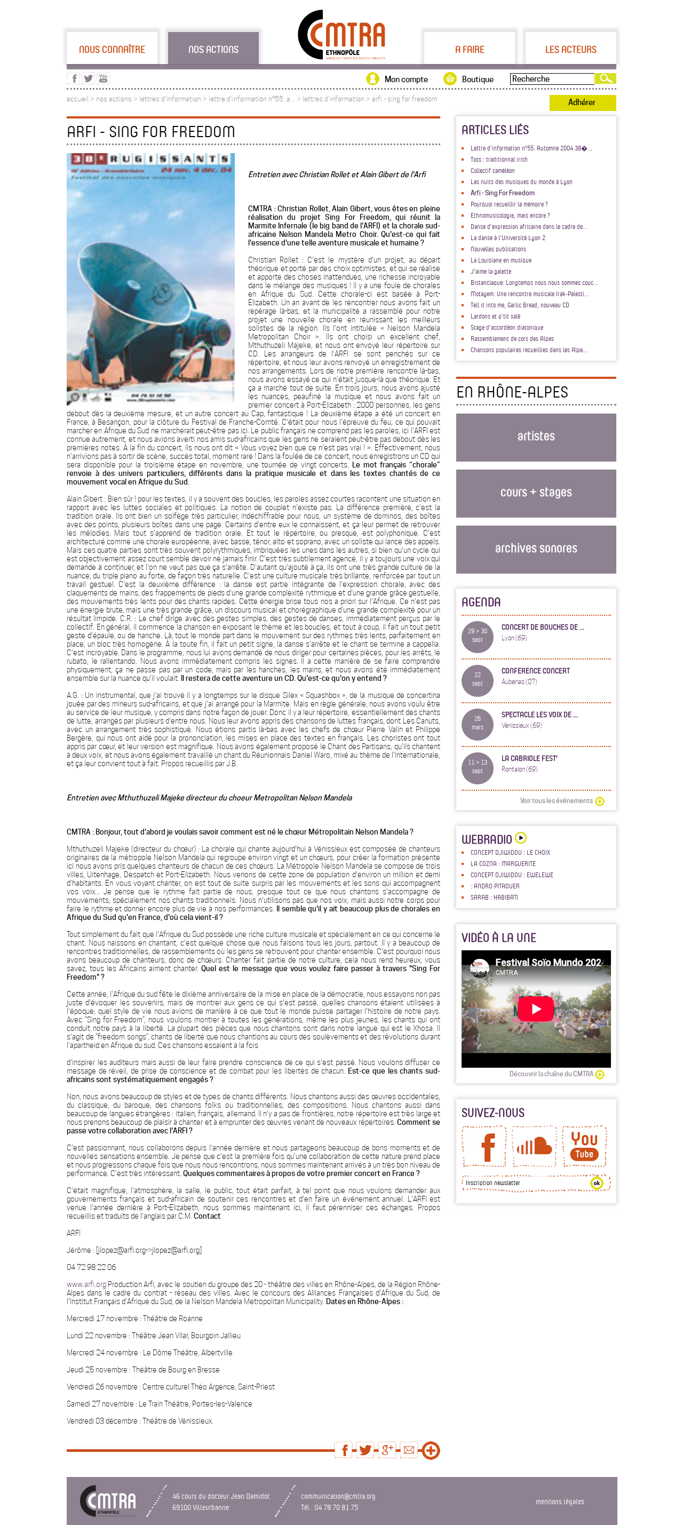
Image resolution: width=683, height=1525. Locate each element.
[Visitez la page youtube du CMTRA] (103, 81)
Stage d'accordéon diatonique (507, 327)
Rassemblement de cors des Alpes (512, 338)
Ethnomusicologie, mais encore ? (510, 215)
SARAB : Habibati (494, 897)
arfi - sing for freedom (404, 99)
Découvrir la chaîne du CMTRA (551, 1074)
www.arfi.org (86, 1284)
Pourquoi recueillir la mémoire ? (509, 204)
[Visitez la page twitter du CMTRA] (88, 81)
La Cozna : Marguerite (503, 863)
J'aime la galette (491, 271)
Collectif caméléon (493, 170)
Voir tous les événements (556, 801)
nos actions (114, 99)
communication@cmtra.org (338, 1496)
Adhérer (581, 102)
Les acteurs (571, 49)
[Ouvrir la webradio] (519, 839)
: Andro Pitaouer (495, 885)
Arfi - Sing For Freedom (503, 193)
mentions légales (560, 1501)
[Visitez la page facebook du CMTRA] (73, 81)
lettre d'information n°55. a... (252, 99)
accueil (78, 99)
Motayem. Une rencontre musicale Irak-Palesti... (530, 293)
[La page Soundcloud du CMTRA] (534, 1164)
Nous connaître (112, 49)
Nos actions (213, 49)
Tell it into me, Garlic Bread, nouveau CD (520, 304)
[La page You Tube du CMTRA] (584, 1164)
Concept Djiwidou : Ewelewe (512, 874)
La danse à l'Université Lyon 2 (508, 237)
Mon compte (406, 79)
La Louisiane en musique (501, 260)
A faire (470, 49)
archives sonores (536, 547)
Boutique (478, 79)
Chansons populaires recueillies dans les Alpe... (529, 349)
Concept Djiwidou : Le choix (510, 852)
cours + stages (536, 491)
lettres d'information (170, 99)
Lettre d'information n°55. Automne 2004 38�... (531, 148)
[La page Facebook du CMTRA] (484, 1164)
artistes (536, 435)
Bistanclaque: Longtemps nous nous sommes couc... (534, 282)
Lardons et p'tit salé (495, 316)
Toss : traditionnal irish (499, 159)
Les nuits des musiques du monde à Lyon (522, 181)
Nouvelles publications (498, 248)
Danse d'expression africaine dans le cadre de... (529, 226)
